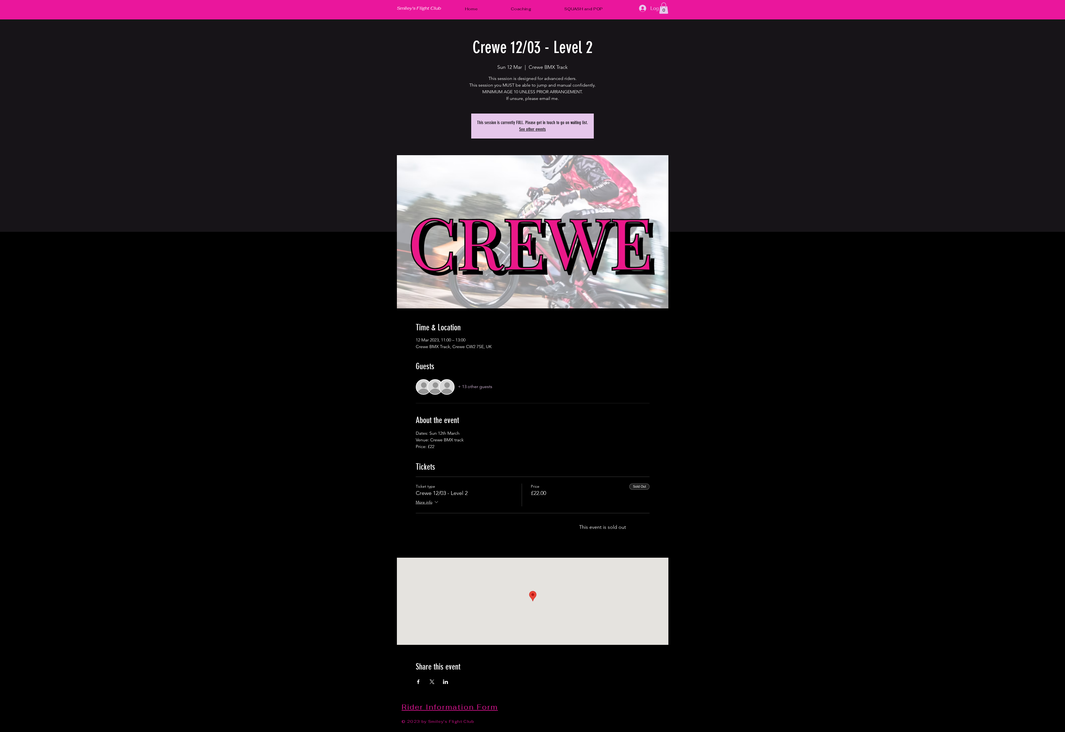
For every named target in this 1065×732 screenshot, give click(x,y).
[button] (663, 8)
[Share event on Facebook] (418, 682)
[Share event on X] (432, 682)
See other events (532, 129)
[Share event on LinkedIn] (445, 682)
